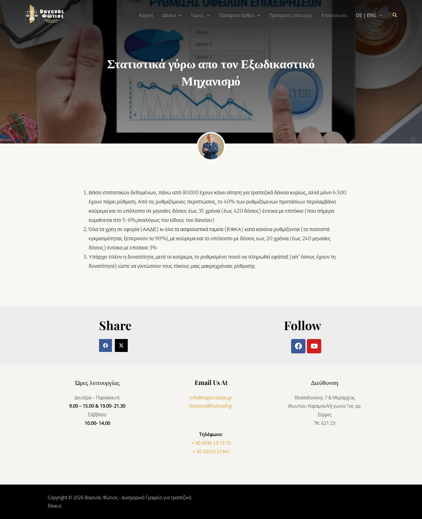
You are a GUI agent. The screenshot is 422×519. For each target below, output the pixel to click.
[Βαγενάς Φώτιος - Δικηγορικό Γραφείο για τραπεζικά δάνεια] (45, 14)
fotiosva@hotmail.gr (211, 406)
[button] (178, 15)
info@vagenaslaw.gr (211, 397)
